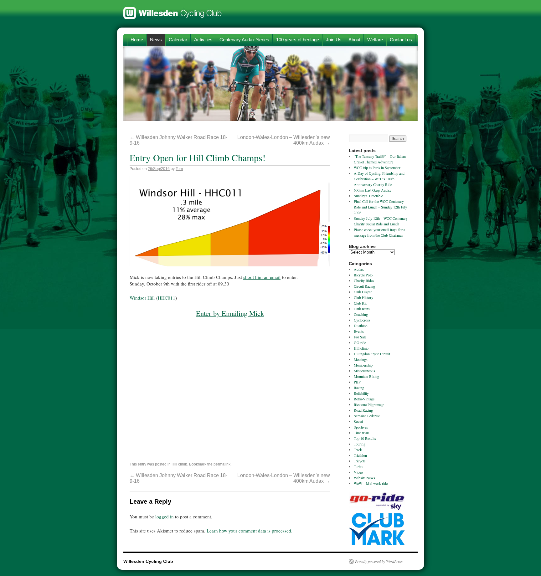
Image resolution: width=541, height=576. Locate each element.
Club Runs (362, 308)
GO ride (360, 342)
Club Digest (363, 291)
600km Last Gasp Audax (372, 190)
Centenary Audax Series (244, 39)
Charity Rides (364, 280)
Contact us (401, 39)
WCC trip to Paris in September (377, 167)
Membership (363, 365)
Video (358, 472)
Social (358, 421)
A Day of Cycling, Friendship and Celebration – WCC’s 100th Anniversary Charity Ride (379, 179)
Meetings (361, 359)
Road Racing (363, 410)
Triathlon (360, 455)
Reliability (361, 393)
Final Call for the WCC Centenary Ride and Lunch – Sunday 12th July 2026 (380, 207)
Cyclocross (362, 319)
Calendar (178, 39)
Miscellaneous (364, 370)
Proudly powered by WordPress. (379, 561)
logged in (164, 516)
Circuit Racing (364, 286)
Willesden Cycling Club (172, 10)
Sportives (361, 426)
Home (137, 39)
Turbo (358, 466)
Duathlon (361, 325)
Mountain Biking (366, 376)
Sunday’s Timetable (368, 195)
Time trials (361, 432)
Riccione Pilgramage (369, 404)
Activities (203, 39)
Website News (364, 477)
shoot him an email (262, 277)
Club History (363, 297)
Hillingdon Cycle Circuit (372, 353)
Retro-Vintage (364, 398)
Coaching (361, 314)
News (156, 39)
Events (359, 331)
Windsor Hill (142, 298)
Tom (179, 169)
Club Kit (360, 303)
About (354, 39)
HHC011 (166, 298)
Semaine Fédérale (367, 415)
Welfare (375, 39)
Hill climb (179, 464)
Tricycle (359, 460)
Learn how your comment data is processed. (249, 530)
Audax (359, 269)
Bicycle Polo (363, 274)
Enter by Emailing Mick (230, 313)
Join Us (334, 39)
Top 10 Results (365, 438)
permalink (222, 464)
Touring (359, 443)
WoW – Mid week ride (371, 483)
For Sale (360, 336)
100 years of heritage (297, 39)
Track (358, 449)
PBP (357, 381)
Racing (359, 387)
